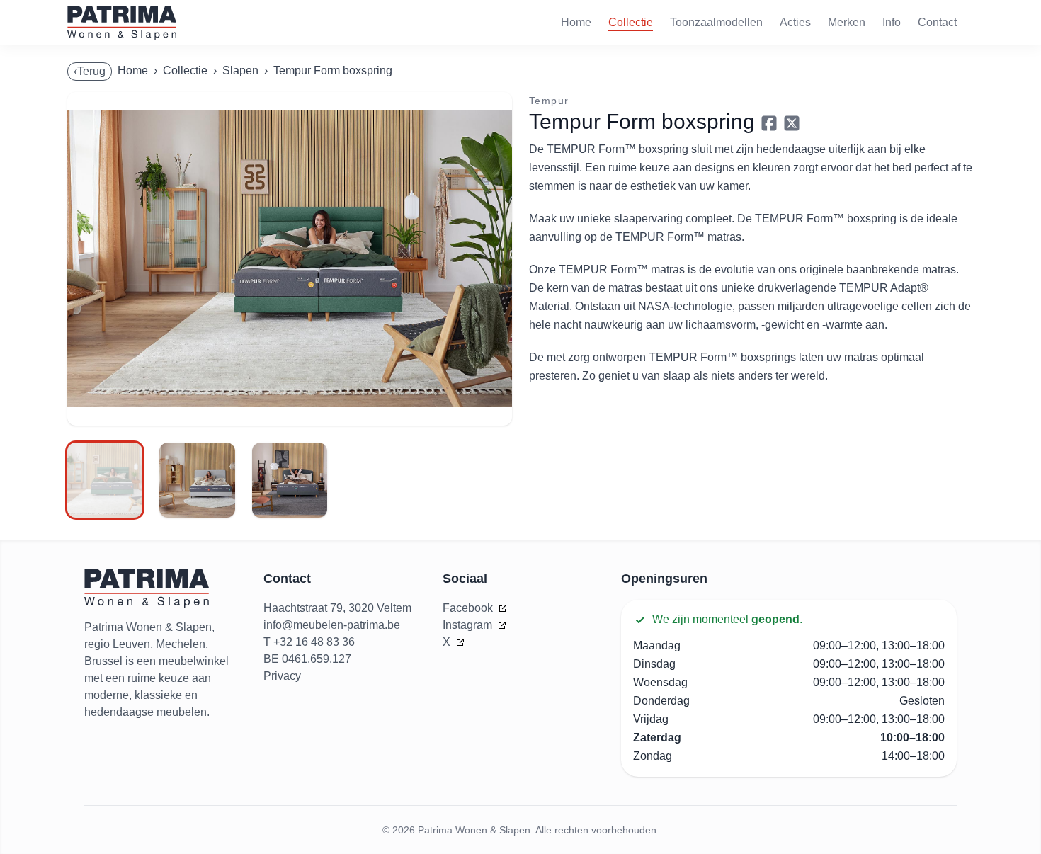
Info (891, 22)
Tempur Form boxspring (332, 70)
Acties (795, 22)
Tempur (549, 100)
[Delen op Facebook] (769, 123)
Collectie (630, 22)
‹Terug (90, 71)
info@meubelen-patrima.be (331, 625)
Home (576, 22)
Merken (846, 22)
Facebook (469, 608)
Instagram (469, 625)
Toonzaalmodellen (716, 22)
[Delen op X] (791, 123)
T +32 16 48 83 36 (309, 642)
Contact (937, 22)
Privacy (282, 676)
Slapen (240, 70)
